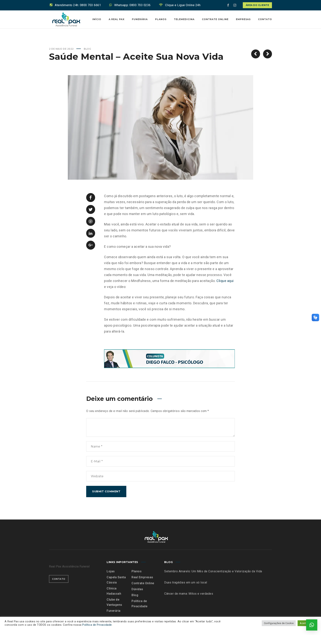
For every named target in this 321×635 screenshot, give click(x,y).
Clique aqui (225, 281)
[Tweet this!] (90, 209)
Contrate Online (143, 583)
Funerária (114, 610)
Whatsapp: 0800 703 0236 (132, 5)
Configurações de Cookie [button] (279, 623)
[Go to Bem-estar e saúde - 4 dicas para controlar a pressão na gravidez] (255, 53)
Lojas (111, 571)
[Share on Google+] (90, 245)
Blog (87, 48)
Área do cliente (257, 5)
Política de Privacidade (97, 624)
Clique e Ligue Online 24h (183, 5)
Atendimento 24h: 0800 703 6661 (78, 5)
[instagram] (235, 5)
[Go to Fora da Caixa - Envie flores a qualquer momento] (267, 53)
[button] (311, 625)
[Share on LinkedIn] (90, 233)
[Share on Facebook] (90, 197)
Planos (137, 571)
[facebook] (228, 5)
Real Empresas (142, 577)
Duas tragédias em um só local (185, 582)
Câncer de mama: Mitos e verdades (188, 593)
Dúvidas (137, 589)
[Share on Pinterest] (90, 221)
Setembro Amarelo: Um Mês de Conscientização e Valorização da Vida (213, 571)
